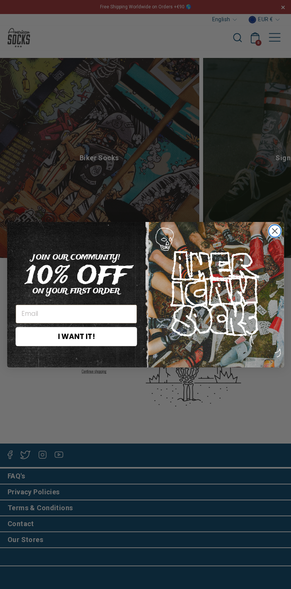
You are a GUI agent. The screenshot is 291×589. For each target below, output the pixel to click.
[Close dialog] (275, 231)
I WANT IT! (76, 336)
